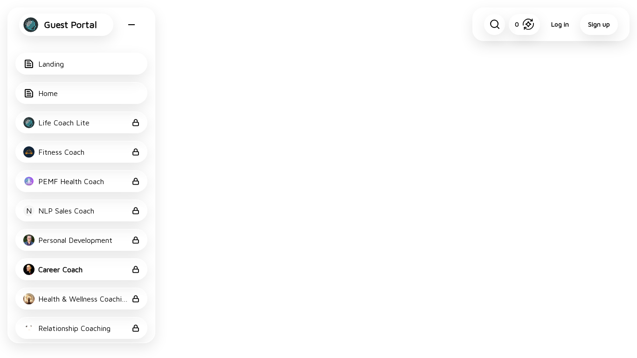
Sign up (599, 24)
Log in (560, 24)
